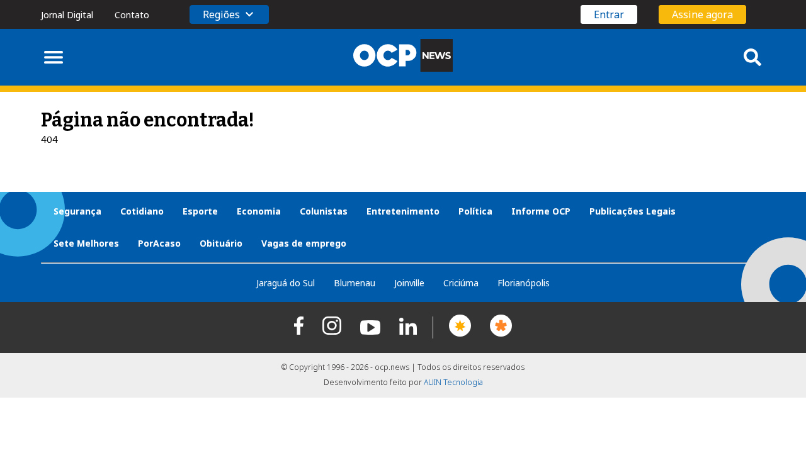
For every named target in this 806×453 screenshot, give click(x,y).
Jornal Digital (67, 15)
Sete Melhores (86, 243)
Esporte (200, 211)
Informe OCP (540, 211)
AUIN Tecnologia (453, 382)
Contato (132, 15)
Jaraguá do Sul (285, 283)
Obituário (221, 243)
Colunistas (324, 211)
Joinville (409, 283)
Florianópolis (523, 283)
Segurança (77, 211)
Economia (259, 211)
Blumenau (354, 283)
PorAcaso (159, 243)
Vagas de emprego (303, 243)
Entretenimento (403, 211)
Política (475, 211)
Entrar (609, 14)
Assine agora (702, 14)
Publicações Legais (632, 211)
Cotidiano (142, 211)
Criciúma (461, 283)
